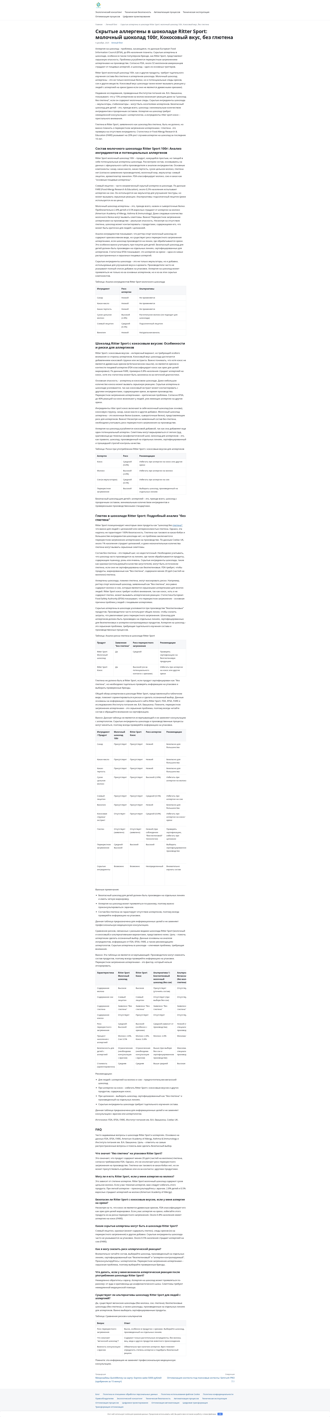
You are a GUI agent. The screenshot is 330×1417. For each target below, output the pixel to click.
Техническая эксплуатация (196, 12)
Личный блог (111, 24)
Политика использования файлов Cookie (180, 1394)
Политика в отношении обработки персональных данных (130, 1394)
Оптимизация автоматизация (165, 1402)
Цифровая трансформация (195, 1402)
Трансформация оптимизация (109, 1407)
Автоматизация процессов (167, 12)
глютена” (177, 525)
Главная (98, 24)
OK (220, 1414)
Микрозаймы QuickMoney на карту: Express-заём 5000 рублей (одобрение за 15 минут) (128, 1378)
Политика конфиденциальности (218, 1394)
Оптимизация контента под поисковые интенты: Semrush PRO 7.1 (201, 1378)
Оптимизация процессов (107, 16)
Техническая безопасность (138, 12)
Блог (97, 1394)
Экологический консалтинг (108, 12)
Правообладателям (104, 1398)
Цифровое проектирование (136, 16)
